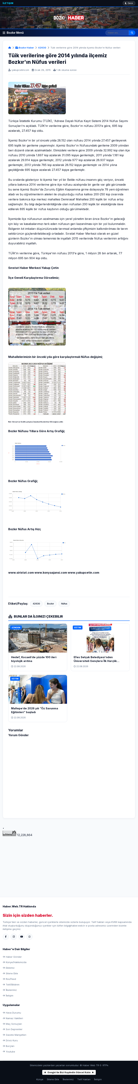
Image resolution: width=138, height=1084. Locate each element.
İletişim (8, 3)
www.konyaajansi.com (50, 572)
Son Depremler (14, 1029)
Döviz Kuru (12, 1040)
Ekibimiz (10, 967)
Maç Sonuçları (14, 1023)
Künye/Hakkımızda (16, 962)
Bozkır (50, 603)
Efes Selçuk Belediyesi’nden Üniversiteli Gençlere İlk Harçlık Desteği (95, 660)
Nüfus (64, 603)
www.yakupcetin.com (83, 572)
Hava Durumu (13, 1012)
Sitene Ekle (12, 973)
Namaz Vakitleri (14, 1018)
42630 (42, 47)
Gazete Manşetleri (16, 1034)
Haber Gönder (14, 956)
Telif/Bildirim (12, 984)
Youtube (10, 1051)
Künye (39, 1079)
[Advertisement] (69, 862)
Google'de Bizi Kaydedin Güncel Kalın (69, 1072)
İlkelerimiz (11, 989)
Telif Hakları (84, 1079)
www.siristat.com (21, 572)
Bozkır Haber (26, 47)
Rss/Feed (11, 978)
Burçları (10, 1046)
